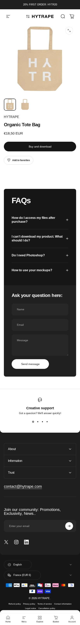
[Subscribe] (69, 526)
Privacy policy (29, 604)
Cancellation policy (46, 608)
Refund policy (15, 604)
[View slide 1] (33, 421)
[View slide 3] (42, 421)
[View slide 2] (37, 421)
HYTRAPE (11, 117)
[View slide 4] (47, 421)
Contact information (63, 604)
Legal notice (30, 608)
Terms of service (44, 604)
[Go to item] (10, 105)
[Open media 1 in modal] (69, 30)
